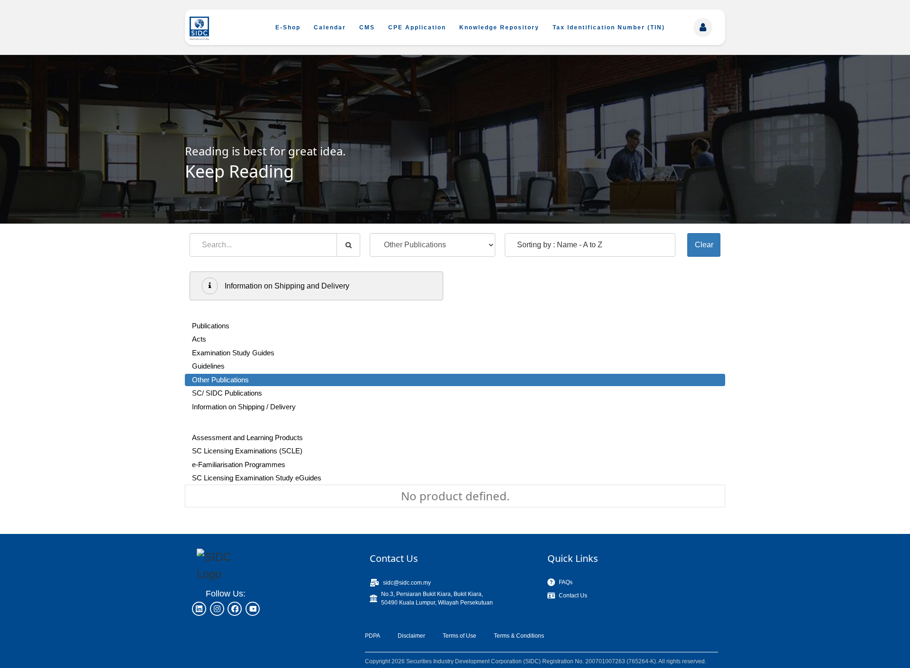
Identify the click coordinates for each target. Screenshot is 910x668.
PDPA (372, 635)
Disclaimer (411, 635)
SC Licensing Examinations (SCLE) (247, 451)
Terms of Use (459, 635)
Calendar (330, 27)
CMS (367, 27)
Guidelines (208, 366)
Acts (199, 339)
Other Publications (220, 380)
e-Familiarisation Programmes (238, 464)
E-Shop (287, 27)
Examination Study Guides (233, 353)
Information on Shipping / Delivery (244, 407)
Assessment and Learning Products (247, 437)
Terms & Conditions (519, 635)
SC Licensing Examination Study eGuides (256, 478)
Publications (210, 326)
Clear (704, 245)
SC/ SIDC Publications (227, 393)
